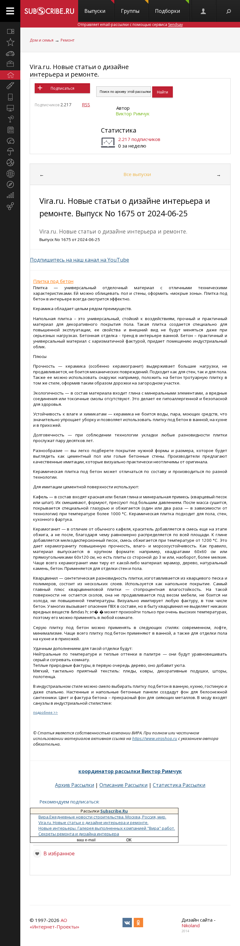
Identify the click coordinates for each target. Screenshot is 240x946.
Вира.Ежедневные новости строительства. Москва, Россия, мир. (102, 817)
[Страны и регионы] (10, 173)
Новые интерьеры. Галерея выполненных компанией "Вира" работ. (106, 828)
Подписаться (62, 88)
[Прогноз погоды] (10, 151)
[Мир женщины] (10, 86)
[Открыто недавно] (10, 42)
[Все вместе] (10, 31)
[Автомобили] (10, 53)
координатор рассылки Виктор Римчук (130, 771)
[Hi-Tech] (10, 97)
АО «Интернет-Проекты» (54, 923)
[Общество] (10, 140)
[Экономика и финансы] (10, 195)
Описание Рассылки (123, 785)
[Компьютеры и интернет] (10, 108)
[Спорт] (10, 162)
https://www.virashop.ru (154, 738)
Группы (130, 11)
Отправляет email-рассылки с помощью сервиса (130, 24)
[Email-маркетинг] (10, 206)
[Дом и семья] (10, 75)
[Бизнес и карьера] (10, 64)
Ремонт (67, 40)
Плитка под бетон (53, 281)
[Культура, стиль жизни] (10, 118)
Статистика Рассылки (179, 785)
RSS (86, 104)
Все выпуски (137, 174)
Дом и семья (41, 40)
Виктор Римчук (132, 113)
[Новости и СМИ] (10, 129)
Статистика (118, 130)
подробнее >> (45, 712)
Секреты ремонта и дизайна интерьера (78, 834)
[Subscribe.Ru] (49, 11)
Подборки (167, 11)
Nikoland (191, 925)
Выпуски (94, 11)
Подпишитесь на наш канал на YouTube (79, 259)
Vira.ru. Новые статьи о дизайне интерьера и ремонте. (79, 70)
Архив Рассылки (74, 785)
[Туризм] (10, 184)
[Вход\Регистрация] (203, 11)
